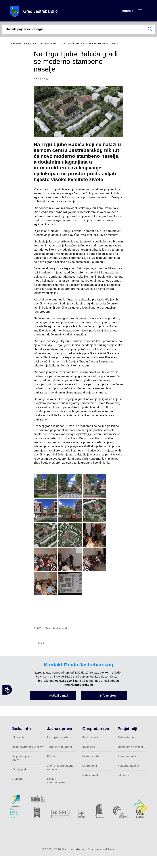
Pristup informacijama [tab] (56, 780)
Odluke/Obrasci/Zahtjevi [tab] (26, 746)
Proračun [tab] (53, 756)
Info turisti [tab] (124, 775)
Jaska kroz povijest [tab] (130, 746)
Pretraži (150, 29)
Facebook (65, 836)
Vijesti (44, 43)
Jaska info (16, 43)
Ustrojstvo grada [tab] (58, 737)
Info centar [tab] (19, 737)
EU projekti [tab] (89, 765)
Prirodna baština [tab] (128, 756)
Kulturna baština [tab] (128, 765)
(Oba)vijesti (31, 43)
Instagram (78, 836)
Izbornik (140, 10)
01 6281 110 (63, 680)
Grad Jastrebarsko (40, 11)
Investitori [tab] (88, 746)
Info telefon (108, 695)
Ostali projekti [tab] (91, 775)
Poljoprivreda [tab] (91, 756)
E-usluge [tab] (17, 778)
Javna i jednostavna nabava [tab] (60, 767)
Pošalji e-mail (58, 695)
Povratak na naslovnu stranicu (14, 11)
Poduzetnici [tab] (90, 737)
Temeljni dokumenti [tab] (60, 746)
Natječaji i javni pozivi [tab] (21, 758)
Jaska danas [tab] (126, 737)
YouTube (92, 836)
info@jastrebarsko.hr (78, 684)
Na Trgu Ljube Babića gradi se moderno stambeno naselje (84, 43)
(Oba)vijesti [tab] (19, 769)
